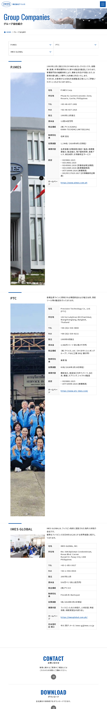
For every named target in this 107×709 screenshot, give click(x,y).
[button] (41, 178)
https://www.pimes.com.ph (74, 182)
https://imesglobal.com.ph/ (74, 617)
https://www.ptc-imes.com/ (74, 391)
